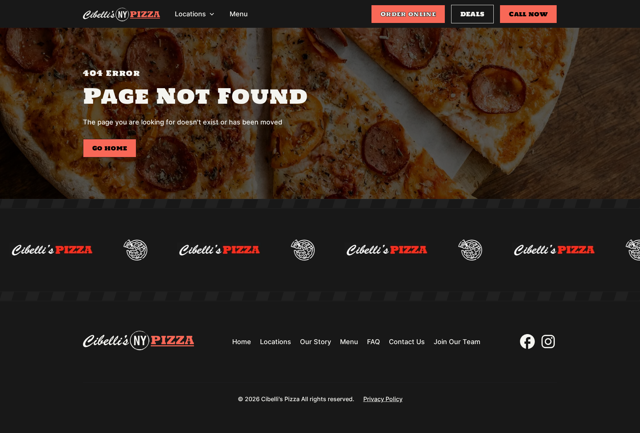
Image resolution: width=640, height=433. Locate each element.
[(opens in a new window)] (527, 341)
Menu (239, 14)
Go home (109, 148)
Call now (528, 14)
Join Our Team (457, 342)
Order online (408, 14)
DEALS (472, 14)
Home (241, 342)
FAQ (373, 342)
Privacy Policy (383, 399)
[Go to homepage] (121, 16)
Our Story (315, 342)
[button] (195, 14)
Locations (275, 342)
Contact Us (407, 342)
